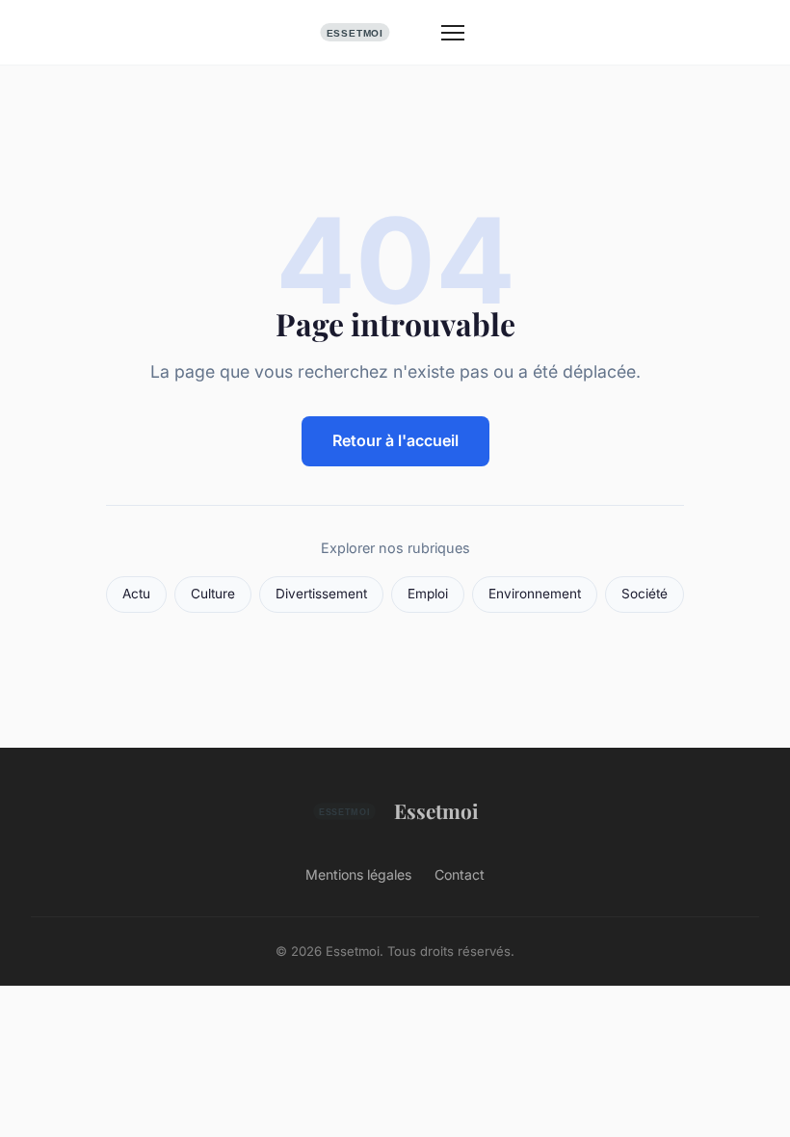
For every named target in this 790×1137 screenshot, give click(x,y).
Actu (136, 593)
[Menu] (453, 32)
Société (644, 593)
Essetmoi (436, 810)
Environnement (534, 593)
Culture (213, 593)
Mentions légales (358, 874)
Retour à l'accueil (395, 440)
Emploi (428, 593)
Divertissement (321, 593)
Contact (459, 874)
